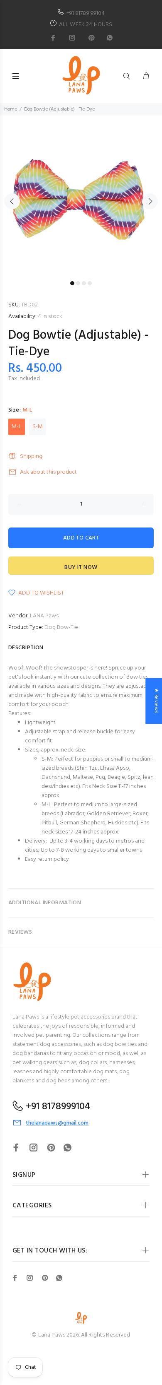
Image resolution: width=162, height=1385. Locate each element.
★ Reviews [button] (156, 700)
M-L (17, 426)
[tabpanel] (81, 196)
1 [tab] (72, 283)
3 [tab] (84, 283)
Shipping (31, 456)
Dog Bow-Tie (61, 627)
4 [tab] (90, 283)
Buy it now (80, 567)
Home (10, 109)
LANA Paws (44, 616)
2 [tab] (78, 283)
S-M (37, 426)
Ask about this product (48, 472)
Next (150, 201)
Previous (12, 201)
